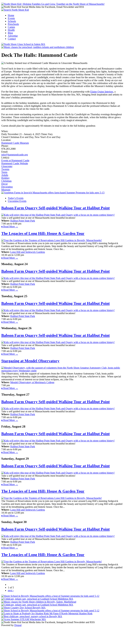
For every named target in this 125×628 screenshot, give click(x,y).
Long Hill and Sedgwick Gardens (27, 252)
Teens (4, 172)
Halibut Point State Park (22, 220)
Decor (4, 183)
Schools (12, 21)
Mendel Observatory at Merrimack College (32, 382)
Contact (12, 38)
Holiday (5, 178)
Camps (11, 27)
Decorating (7, 186)
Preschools (13, 24)
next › (11, 590)
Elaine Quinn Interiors (101, 91)
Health (11, 30)
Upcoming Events (17, 201)
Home (11, 15)
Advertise (13, 35)
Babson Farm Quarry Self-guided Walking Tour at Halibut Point (55, 208)
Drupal (17, 625)
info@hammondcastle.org (14, 154)
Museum (5, 189)
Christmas (6, 181)
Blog (10, 32)
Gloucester (6, 166)
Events (11, 18)
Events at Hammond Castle (15, 160)
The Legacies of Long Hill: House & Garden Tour (42, 233)
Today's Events (15, 198)
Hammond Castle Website (14, 163)
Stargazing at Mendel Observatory (30, 361)
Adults (4, 175)
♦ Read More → (9, 226)
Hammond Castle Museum (15, 143)
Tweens (5, 169)
